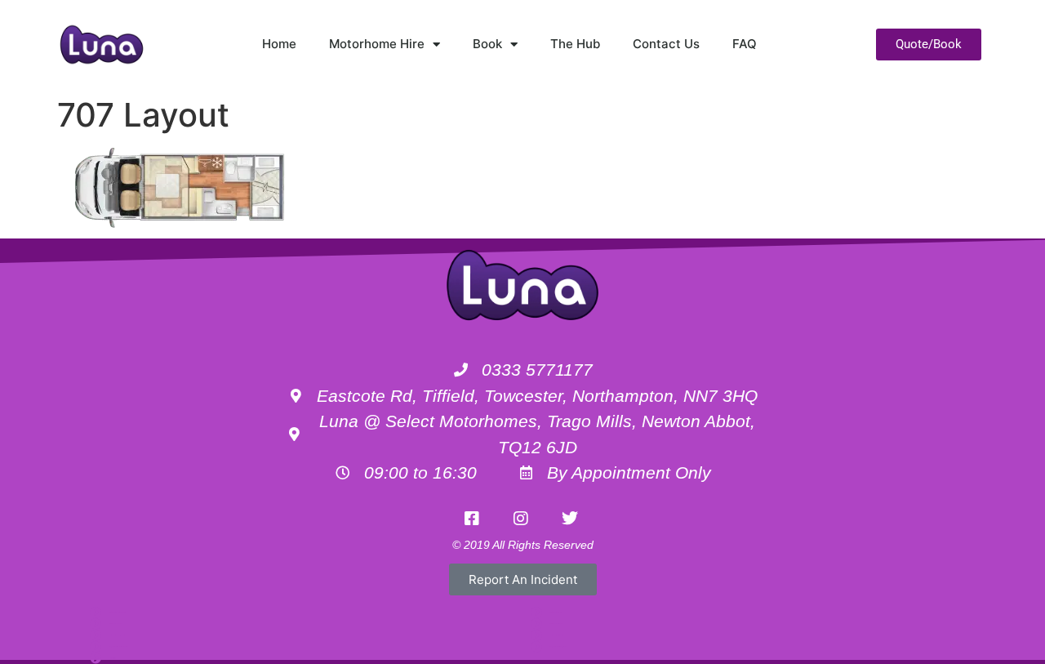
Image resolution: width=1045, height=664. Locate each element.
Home (279, 43)
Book (487, 43)
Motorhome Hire (377, 43)
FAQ (744, 43)
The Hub (575, 43)
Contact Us (666, 43)
